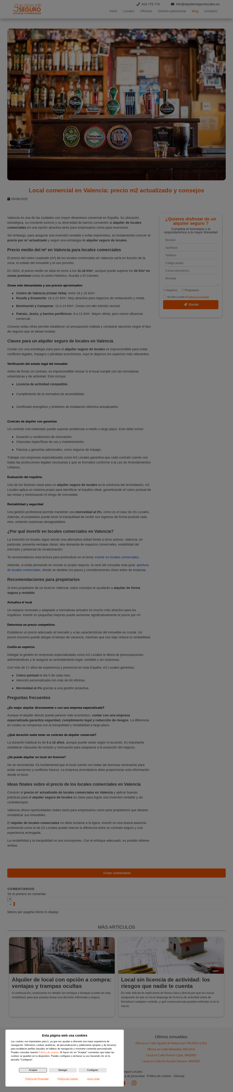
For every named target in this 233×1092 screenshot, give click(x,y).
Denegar (62, 1070)
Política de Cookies (68, 1078)
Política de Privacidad (36, 1078)
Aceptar (33, 1070)
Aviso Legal (93, 1078)
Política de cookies (49, 1052)
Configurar (92, 1070)
